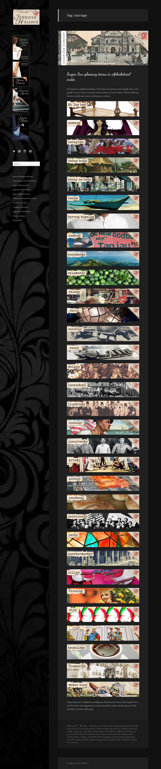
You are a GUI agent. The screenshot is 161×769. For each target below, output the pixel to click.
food (124, 731)
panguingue (107, 737)
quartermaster (130, 737)
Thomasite (125, 739)
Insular (98, 734)
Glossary (85, 726)
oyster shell (91, 737)
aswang (115, 726)
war (68, 742)
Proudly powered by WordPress (78, 763)
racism (69, 739)
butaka (117, 728)
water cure (74, 742)
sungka (112, 739)
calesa (130, 728)
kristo (119, 734)
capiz (135, 728)
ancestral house (102, 726)
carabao (69, 731)
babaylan (122, 726)
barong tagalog (83, 728)
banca (75, 728)
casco (81, 731)
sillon (86, 739)
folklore (119, 731)
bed (90, 728)
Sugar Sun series (103, 739)
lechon (130, 734)
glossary (130, 731)
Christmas (95, 731)
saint (73, 739)
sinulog (91, 739)
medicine (76, 737)
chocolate (87, 731)
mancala (70, 737)
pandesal (99, 737)
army (110, 726)
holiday (80, 734)
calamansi (124, 728)
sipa (96, 739)
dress (107, 731)
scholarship (80, 739)
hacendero (74, 734)
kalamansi (112, 734)
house (86, 734)
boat (93, 728)
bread (112, 728)
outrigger (83, 737)
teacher (118, 739)
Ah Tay (93, 726)
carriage (76, 731)
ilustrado (92, 734)
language (124, 734)
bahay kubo (129, 726)
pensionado (120, 737)
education (112, 731)
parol (114, 737)
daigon (102, 731)
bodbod (98, 728)
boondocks (106, 728)
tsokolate (133, 739)
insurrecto (104, 734)
